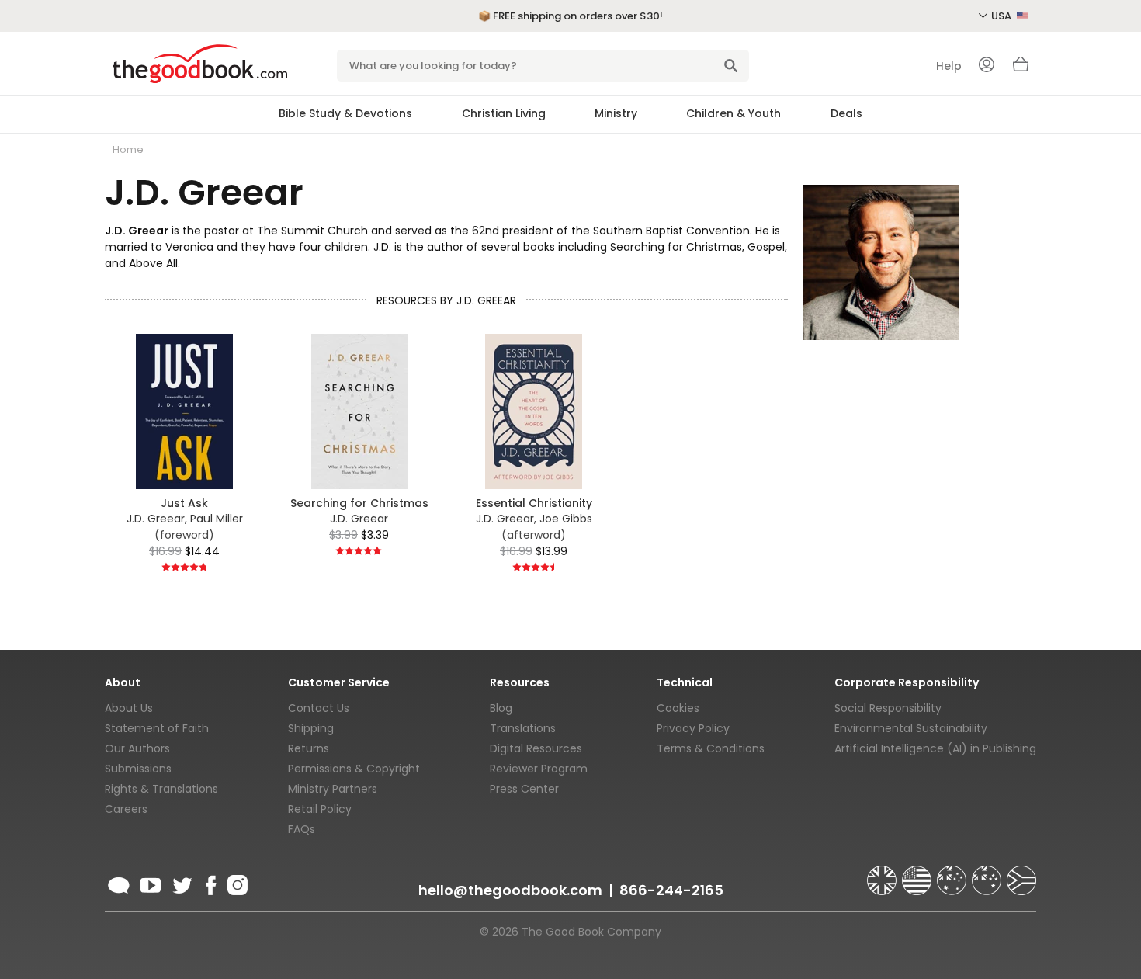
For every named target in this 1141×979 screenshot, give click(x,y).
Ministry (616, 113)
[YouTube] (151, 882)
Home (128, 149)
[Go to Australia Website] (953, 873)
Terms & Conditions (711, 748)
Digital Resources (536, 748)
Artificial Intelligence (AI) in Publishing (935, 748)
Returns (308, 748)
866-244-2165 (671, 890)
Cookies (678, 708)
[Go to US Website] (918, 873)
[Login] (986, 66)
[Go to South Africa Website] (1021, 873)
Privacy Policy (693, 728)
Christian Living (504, 113)
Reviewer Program (539, 768)
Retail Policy (320, 809)
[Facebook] (210, 882)
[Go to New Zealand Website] (988, 873)
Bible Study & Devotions (345, 113)
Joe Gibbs (565, 518)
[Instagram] (236, 882)
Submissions (138, 768)
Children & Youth (733, 113)
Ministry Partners (332, 789)
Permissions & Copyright (354, 768)
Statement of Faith (157, 728)
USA (1002, 16)
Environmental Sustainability (910, 728)
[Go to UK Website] (883, 873)
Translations (523, 728)
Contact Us (318, 708)
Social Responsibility (888, 708)
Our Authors (137, 748)
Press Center (524, 789)
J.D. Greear (156, 518)
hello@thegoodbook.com (510, 890)
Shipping (311, 728)
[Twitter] (180, 882)
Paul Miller (216, 518)
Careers (126, 809)
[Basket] (1020, 68)
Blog (501, 708)
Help (949, 66)
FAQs (301, 829)
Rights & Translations (161, 789)
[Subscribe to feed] (119, 882)
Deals (846, 113)
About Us (129, 708)
